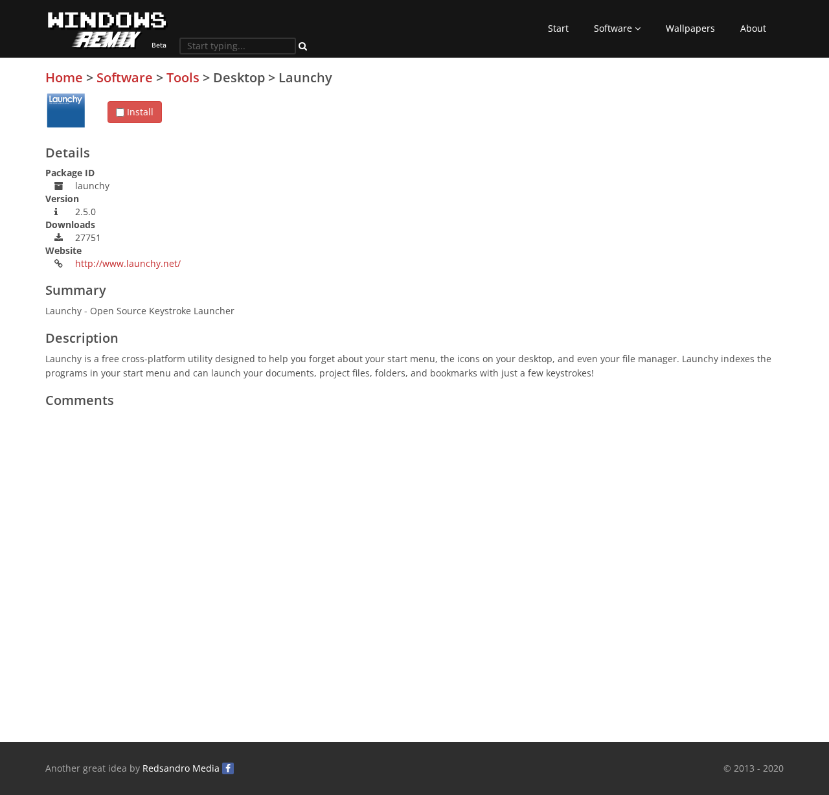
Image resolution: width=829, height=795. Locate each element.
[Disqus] (414, 576)
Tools (182, 77)
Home (64, 77)
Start (558, 28)
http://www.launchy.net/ (128, 263)
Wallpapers (690, 28)
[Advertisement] (686, 161)
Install (138, 112)
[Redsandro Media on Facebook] (228, 768)
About (753, 28)
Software (614, 28)
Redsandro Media (181, 768)
